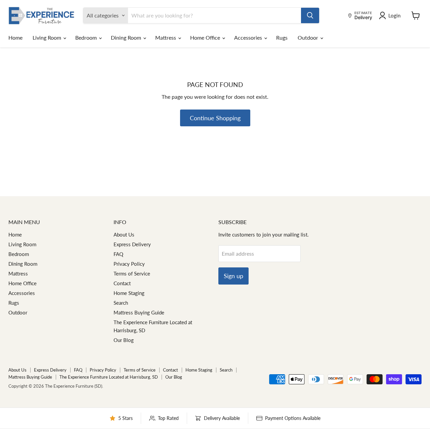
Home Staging (129, 293)
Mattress (166, 37)
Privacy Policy (129, 264)
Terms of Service (132, 273)
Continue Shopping (215, 118)
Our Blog (124, 340)
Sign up (233, 276)
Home (15, 37)
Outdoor (308, 37)
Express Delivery (132, 244)
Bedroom (86, 37)
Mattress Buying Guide (139, 312)
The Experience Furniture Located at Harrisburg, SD (108, 377)
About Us (124, 234)
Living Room (47, 37)
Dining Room (126, 37)
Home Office (205, 37)
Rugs (282, 37)
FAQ (118, 254)
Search (121, 303)
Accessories (248, 37)
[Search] (310, 15)
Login (394, 15)
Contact (122, 283)
